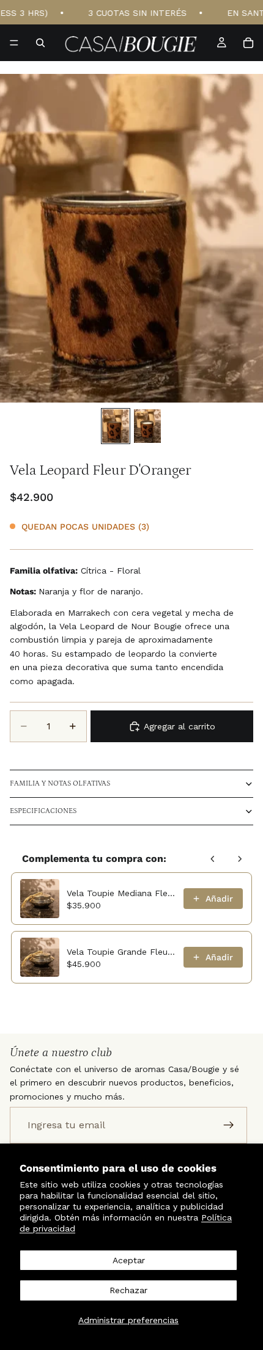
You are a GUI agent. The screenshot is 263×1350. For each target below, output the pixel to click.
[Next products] (239, 858)
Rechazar (128, 1290)
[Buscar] (40, 42)
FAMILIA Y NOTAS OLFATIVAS (60, 783)
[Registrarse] (229, 1125)
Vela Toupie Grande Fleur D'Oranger (121, 952)
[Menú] (14, 43)
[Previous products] (212, 858)
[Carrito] (248, 42)
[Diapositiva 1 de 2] (115, 426)
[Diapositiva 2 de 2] (147, 426)
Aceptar (129, 1260)
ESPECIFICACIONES (43, 811)
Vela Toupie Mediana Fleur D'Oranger (121, 893)
